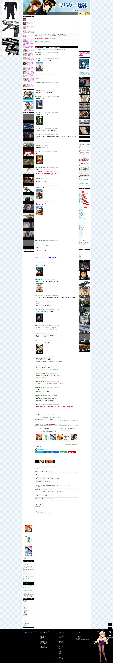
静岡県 (24, 615)
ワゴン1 (81, 194)
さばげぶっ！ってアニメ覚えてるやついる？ (29, 23)
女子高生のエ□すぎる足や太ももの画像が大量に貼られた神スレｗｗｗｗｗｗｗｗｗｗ (51, 42)
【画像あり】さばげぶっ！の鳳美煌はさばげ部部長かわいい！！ (30, 46)
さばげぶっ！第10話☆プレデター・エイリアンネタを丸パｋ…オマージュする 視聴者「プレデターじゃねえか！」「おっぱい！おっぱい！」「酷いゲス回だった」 (28, 74)
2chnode (60, 657)
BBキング (80, 224)
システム (80, 230)
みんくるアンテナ (61, 641)
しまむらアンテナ (61, 635)
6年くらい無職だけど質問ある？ (84, 72)
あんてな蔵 (60, 647)
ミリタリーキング (82, 220)
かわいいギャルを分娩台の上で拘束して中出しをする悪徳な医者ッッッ (48, 37)
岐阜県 (24, 614)
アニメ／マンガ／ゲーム (27, 576)
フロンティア (81, 233)
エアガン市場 (83, 201)
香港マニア (82, 200)
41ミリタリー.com (83, 193)
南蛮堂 (80, 236)
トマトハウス (81, 229)
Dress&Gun (81, 208)
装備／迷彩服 (25, 571)
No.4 (36, 489)
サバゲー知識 (25, 573)
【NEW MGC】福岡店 (82, 240)
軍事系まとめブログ (44, 642)
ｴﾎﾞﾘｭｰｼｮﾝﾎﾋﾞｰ (83, 207)
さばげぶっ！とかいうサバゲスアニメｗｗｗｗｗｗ (30, 50)
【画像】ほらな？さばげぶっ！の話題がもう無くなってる (30, 36)
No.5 (36, 494)
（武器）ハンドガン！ (26, 593)
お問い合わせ (34, 13)
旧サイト (33, 110)
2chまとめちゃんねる (62, 642)
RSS (77, 633)
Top (24, 13)
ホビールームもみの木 (82, 218)
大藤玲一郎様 (25, 100)
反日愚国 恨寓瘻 (44, 647)
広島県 (24, 620)
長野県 (24, 613)
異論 (64, 49)
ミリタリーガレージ (84, 202)
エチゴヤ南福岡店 (82, 213)
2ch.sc (41, 446)
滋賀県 (24, 617)
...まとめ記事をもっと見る (29, 249)
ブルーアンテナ (61, 646)
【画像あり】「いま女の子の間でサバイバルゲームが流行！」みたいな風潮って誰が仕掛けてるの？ (28, 64)
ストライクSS (43, 636)
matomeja (60, 638)
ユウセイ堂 (82, 196)
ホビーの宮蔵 (81, 235)
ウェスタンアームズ (82, 253)
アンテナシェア (61, 654)
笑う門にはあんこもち (44, 641)
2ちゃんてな (61, 658)
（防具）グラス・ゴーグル (27, 595)
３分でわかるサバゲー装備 (27, 585)
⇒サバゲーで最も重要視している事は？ (84, 185)
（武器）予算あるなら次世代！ (28, 592)
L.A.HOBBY (81, 215)
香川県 (24, 624)
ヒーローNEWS (43, 643)
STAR (80, 256)
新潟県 (24, 611)
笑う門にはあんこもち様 (27, 110)
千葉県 (24, 601)
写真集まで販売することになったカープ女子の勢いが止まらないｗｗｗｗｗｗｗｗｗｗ (51, 35)
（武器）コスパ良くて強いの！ (28, 590)
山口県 (24, 621)
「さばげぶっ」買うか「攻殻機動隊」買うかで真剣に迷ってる (30, 27)
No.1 (36, 471)
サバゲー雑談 (25, 578)
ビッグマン (82, 197)
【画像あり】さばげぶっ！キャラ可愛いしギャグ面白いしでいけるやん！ (30, 86)
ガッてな (60, 637)
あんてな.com (61, 656)
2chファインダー (61, 648)
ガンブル (80, 232)
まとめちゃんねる (61, 633)
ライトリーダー (61, 659)
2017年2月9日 (53, 431)
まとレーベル (43, 635)
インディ (80, 239)
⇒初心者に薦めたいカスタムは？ (83, 183)
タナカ (80, 254)
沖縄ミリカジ (81, 226)
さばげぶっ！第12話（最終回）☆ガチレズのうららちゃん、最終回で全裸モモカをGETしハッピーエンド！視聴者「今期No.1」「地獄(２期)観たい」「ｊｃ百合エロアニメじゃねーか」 (28, 42)
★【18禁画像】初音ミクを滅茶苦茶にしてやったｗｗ (45, 38)
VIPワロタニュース (44, 632)
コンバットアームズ (84, 204)
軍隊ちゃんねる (43, 638)
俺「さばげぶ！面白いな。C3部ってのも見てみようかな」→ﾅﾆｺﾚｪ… (30, 54)
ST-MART (80, 234)
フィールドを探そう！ (26, 587)
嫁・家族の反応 (25, 564)
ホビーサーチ (81, 216)
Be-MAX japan (81, 227)
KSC (80, 257)
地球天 (81, 195)
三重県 (24, 616)
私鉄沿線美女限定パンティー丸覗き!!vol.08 (43, 41)
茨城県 (24, 602)
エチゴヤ (80, 212)
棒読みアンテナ (61, 636)
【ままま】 (60, 652)
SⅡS (79, 255)
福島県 (24, 608)
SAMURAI (80, 217)
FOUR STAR (81, 214)
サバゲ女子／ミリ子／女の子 (27, 567)
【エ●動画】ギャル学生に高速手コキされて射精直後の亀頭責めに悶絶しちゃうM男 (50, 34)
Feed (39, 13)
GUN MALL (81, 225)
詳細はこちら (81, 55)
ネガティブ (25, 570)
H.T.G (81, 199)
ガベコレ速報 (43, 646)
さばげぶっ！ (25, 581)
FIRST (80, 211)
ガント (80, 223)
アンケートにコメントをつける (84, 165)
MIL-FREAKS (83, 198)
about (28, 13)
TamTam (80, 219)
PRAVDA (80, 228)
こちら (85, 243)
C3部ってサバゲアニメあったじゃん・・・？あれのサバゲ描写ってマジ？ (30, 19)
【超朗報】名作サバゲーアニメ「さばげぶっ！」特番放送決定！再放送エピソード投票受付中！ (28, 32)
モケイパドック (81, 210)
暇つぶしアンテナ (61, 632)
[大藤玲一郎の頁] (84, 13)
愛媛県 (24, 625)
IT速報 (42, 633)
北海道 (24, 607)
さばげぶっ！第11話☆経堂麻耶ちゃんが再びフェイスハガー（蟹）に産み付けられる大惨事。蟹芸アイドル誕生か (28, 59)
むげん (80, 231)
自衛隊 (24, 579)
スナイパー (61, 49)
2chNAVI (60, 653)
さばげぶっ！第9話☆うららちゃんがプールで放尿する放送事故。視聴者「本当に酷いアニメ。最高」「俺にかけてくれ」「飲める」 (28, 80)
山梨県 (24, 612)
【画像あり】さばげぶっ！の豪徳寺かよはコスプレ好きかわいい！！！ (30, 69)
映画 (59, 49)
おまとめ (60, 651)
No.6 (36, 498)
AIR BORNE (81, 209)
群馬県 (24, 603)
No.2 (36, 477)
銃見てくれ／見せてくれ (27, 566)
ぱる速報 (42, 637)
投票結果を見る (84, 158)
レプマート (82, 203)
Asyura (81, 192)
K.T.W (80, 258)
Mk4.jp (81, 191)
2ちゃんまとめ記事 (45, 49)
